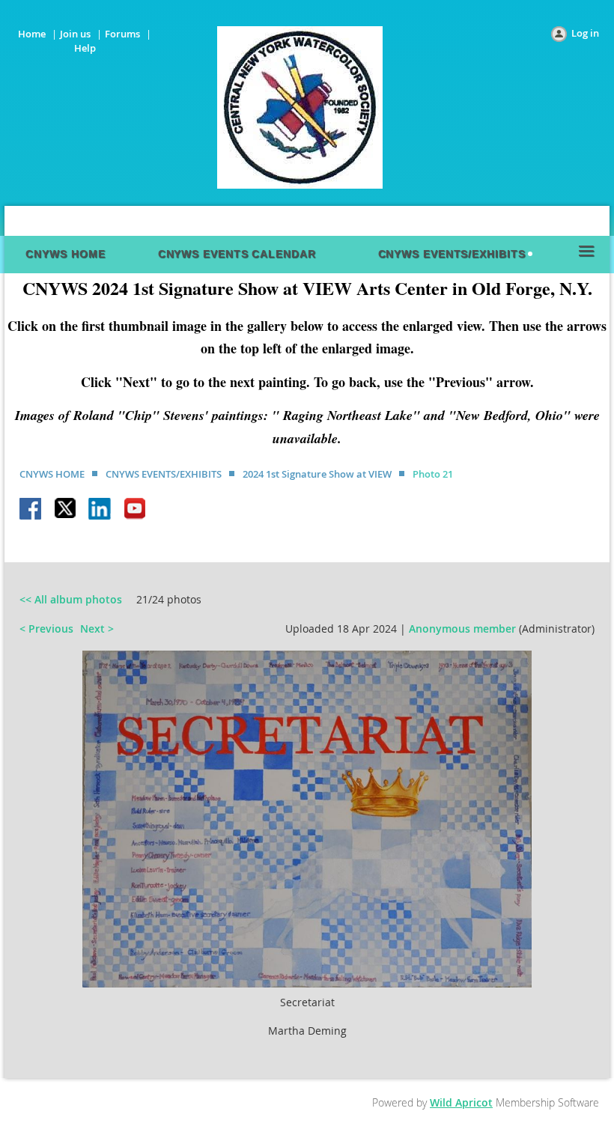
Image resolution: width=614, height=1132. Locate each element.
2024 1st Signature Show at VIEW (317, 474)
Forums (122, 33)
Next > (97, 628)
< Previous (46, 628)
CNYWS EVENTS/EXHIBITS (164, 474)
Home (32, 33)
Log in (585, 33)
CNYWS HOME (52, 474)
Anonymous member (462, 628)
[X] (66, 510)
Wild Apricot (461, 1102)
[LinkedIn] (100, 510)
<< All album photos (70, 599)
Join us (75, 33)
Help (85, 48)
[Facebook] (31, 510)
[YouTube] (135, 510)
